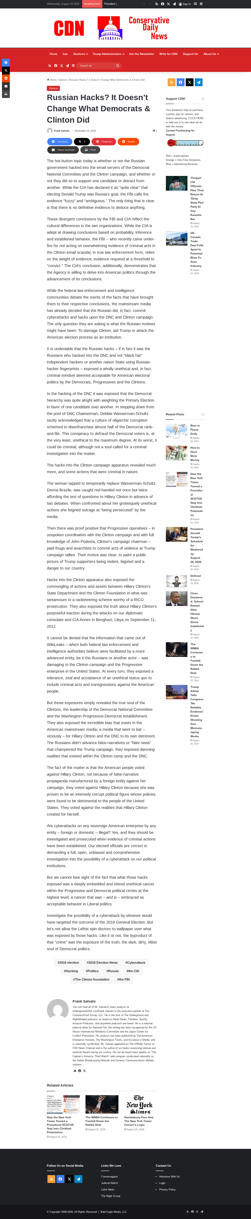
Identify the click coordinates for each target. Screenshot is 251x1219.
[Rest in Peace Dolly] (176, 431)
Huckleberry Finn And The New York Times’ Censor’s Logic (138, 1121)
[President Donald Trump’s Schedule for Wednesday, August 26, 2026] (176, 534)
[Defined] (176, 581)
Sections (79, 53)
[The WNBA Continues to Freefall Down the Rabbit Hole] (101, 1104)
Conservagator (109, 1176)
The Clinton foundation (92, 979)
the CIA (133, 971)
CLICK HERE (196, 118)
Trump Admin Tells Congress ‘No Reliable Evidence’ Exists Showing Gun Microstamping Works (196, 711)
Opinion (63, 79)
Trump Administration (107, 53)
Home (53, 53)
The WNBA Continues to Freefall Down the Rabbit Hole (101, 1121)
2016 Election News (103, 962)
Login (162, 1183)
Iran (65, 53)
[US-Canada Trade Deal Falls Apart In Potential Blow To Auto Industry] (176, 238)
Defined (195, 575)
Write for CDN (168, 53)
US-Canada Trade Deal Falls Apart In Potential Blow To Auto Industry (197, 249)
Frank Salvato (61, 131)
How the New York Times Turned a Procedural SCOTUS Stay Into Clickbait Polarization (60, 1125)
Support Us (190, 53)
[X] (84, 1071)
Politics (93, 971)
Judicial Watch (109, 1183)
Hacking (72, 971)
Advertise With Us (169, 1176)
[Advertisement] (185, 343)
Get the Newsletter (141, 53)
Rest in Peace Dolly (195, 429)
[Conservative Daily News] (113, 28)
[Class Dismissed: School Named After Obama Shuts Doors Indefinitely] (176, 598)
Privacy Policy (167, 1189)
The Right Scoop (110, 1196)
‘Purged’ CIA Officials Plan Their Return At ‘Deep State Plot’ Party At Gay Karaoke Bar (197, 198)
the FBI (124, 979)
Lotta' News (107, 1189)
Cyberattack (136, 962)
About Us (210, 53)
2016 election (69, 962)
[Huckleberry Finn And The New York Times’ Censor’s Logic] (140, 1104)
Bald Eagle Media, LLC (114, 1211)
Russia (113, 971)
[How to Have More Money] (176, 453)
